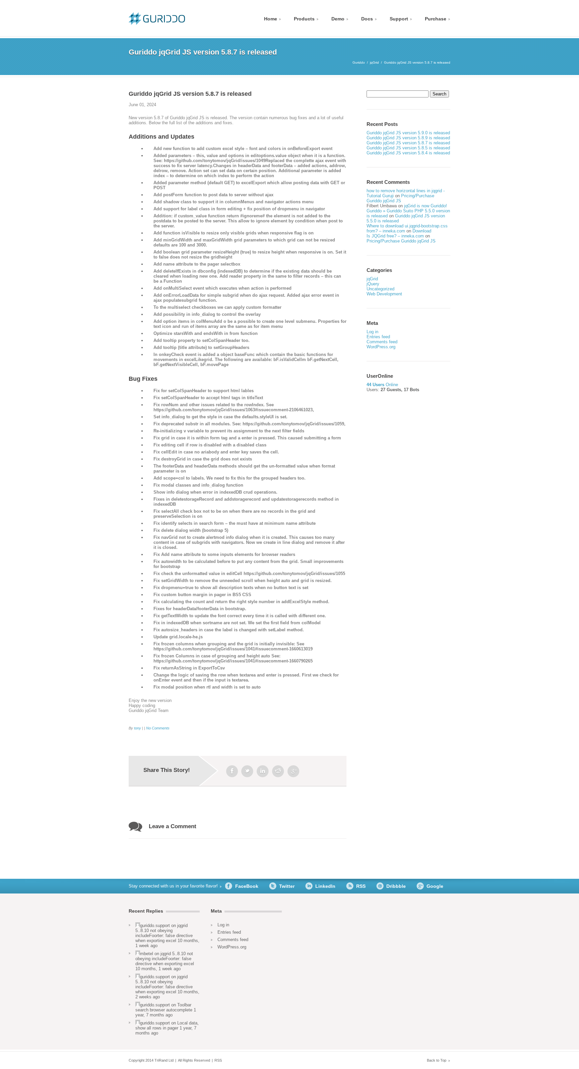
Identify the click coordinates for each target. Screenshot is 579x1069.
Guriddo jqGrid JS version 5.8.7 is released (408, 142)
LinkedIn (325, 886)
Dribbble (396, 886)
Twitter (287, 886)
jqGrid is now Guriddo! (425, 205)
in (263, 771)
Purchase (435, 18)
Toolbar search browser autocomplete (163, 1007)
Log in (372, 331)
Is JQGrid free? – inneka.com (395, 235)
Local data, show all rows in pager (167, 1025)
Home (270, 18)
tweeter (247, 771)
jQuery (373, 283)
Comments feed (382, 341)
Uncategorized (380, 288)
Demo (337, 18)
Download (421, 230)
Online (382, 384)
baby (278, 771)
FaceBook (246, 886)
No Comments (158, 728)
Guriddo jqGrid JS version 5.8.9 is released (408, 137)
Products (304, 18)
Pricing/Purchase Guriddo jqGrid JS (400, 198)
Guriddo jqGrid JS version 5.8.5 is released (408, 147)
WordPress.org (381, 346)
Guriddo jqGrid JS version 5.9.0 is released (408, 132)
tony (137, 728)
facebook (232, 771)
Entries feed (378, 336)
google (293, 771)
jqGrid (374, 62)
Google (435, 886)
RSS (361, 886)
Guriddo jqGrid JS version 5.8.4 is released (408, 152)
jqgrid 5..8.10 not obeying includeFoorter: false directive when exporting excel (164, 933)
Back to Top (436, 1060)
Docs (367, 18)
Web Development (384, 293)
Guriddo (358, 62)
